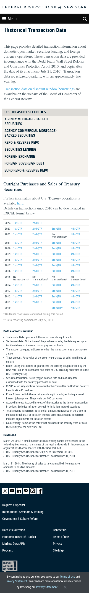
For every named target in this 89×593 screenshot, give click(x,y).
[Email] (26, 493)
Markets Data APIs (13, 543)
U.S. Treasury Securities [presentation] (25, 111)
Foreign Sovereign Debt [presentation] (24, 163)
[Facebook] (39, 493)
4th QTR (75, 228)
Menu (12, 18)
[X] (5, 493)
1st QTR (17, 223)
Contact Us (59, 530)
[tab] (45, 112)
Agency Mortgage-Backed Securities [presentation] (26, 121)
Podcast (7, 550)
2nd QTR (37, 223)
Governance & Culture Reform (20, 518)
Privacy (57, 543)
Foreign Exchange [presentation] (20, 156)
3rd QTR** (57, 307)
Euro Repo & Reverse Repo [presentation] (26, 170)
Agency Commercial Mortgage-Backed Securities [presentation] (31, 133)
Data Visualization (13, 530)
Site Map (58, 550)
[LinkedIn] (19, 493)
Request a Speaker (13, 505)
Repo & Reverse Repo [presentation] (22, 142)
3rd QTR (56, 228)
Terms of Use (67, 576)
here (20, 203)
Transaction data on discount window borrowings (39, 88)
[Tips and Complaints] (42, 566)
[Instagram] (33, 493)
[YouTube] (12, 493)
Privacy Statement (16, 581)
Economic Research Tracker (19, 537)
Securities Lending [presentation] (20, 149)
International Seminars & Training (23, 512)
